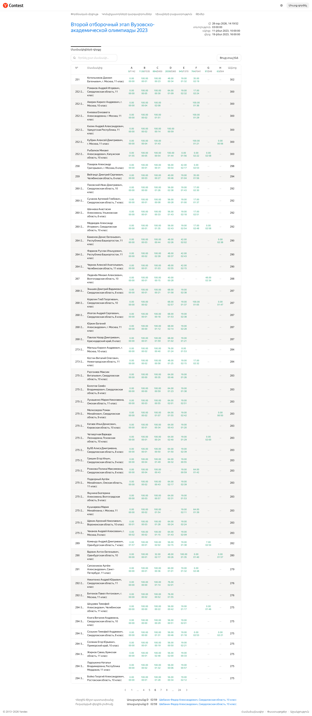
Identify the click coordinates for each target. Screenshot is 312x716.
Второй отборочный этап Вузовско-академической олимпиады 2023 (113, 27)
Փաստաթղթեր (277, 711)
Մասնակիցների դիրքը (86, 49)
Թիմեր (200, 14)
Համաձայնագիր (252, 711)
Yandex (23, 711)
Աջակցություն (299, 711)
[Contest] (13, 5)
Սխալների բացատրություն (173, 14)
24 (179, 690)
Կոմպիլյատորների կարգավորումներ (127, 14)
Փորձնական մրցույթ (84, 14)
